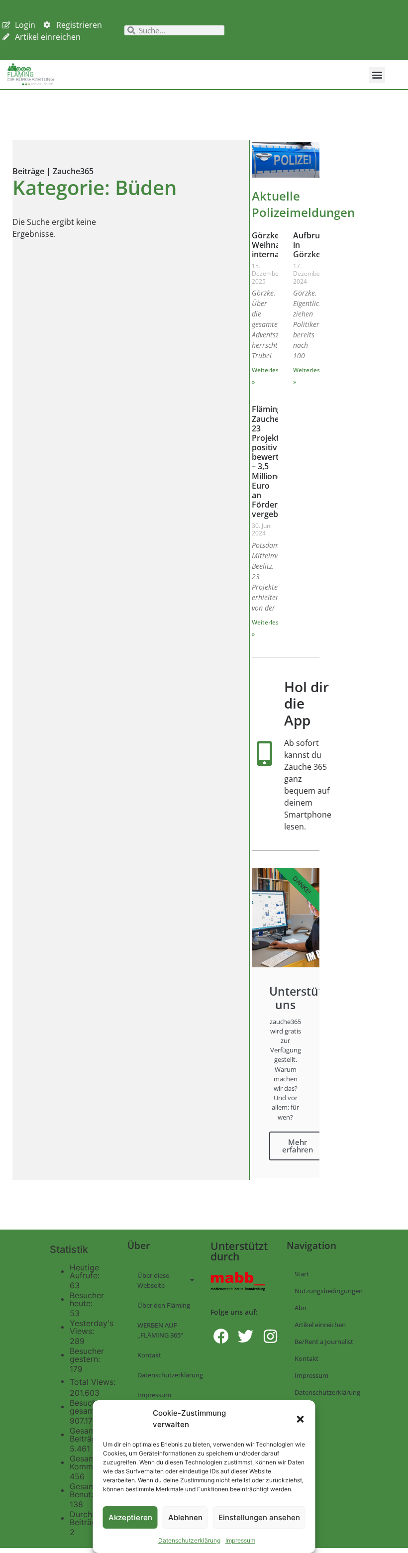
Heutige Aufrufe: (86, 1271)
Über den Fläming (163, 1305)
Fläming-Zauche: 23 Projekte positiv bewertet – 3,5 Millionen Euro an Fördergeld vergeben (273, 461)
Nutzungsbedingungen (329, 1290)
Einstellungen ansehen (259, 1517)
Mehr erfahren (297, 1145)
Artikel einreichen (320, 1324)
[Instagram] (270, 1336)
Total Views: (94, 1382)
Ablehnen (185, 1517)
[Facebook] (221, 1336)
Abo (300, 1307)
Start (302, 1273)
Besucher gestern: (87, 1355)
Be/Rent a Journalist (324, 1341)
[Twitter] (245, 1336)
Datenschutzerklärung (189, 1540)
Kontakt (149, 1354)
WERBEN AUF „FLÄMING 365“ (160, 1330)
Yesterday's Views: (91, 1327)
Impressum (240, 1540)
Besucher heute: (87, 1299)
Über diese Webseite (153, 1280)
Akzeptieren (130, 1517)
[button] (301, 1419)
